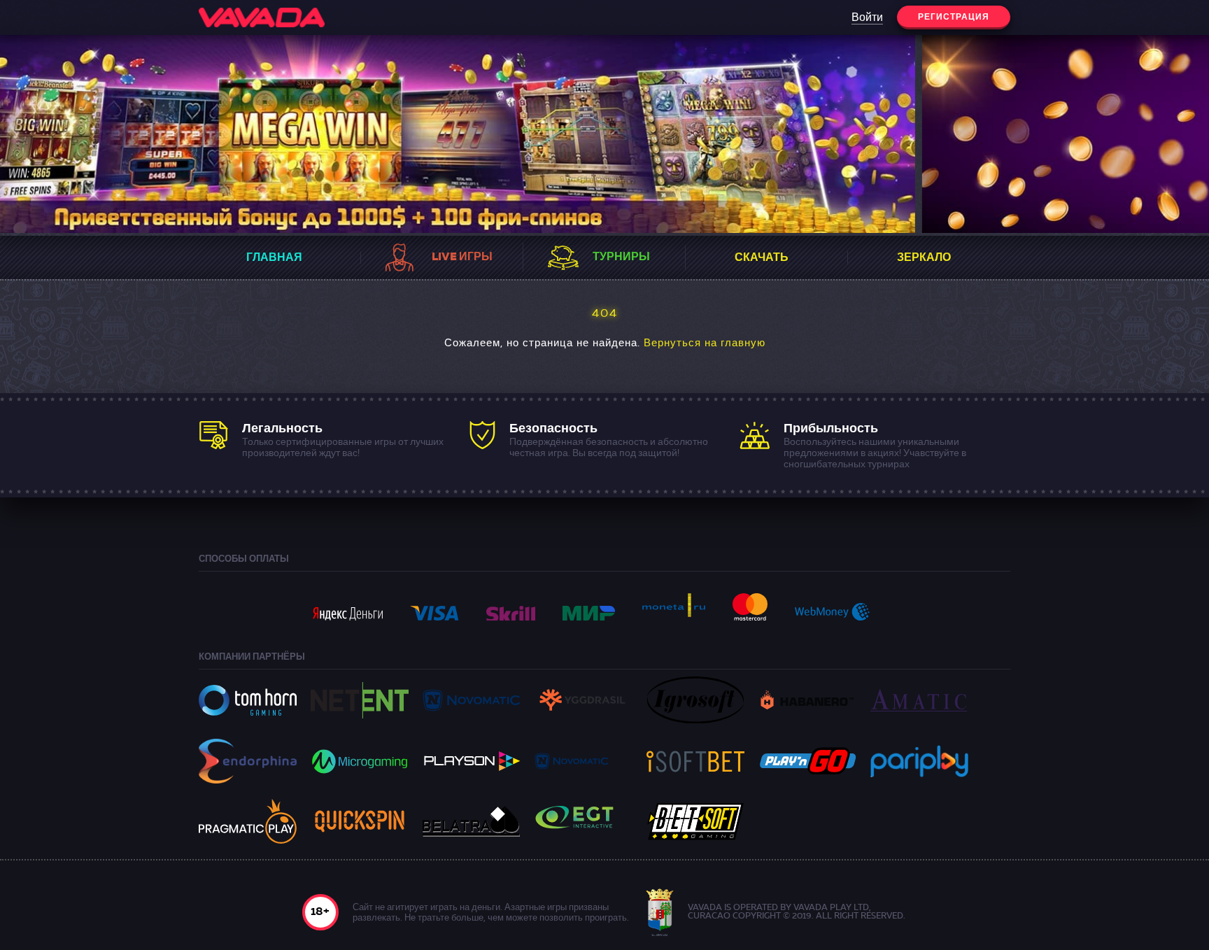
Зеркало (924, 258)
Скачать (762, 258)
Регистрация (953, 17)
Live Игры (462, 257)
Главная (274, 258)
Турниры (621, 257)
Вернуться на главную (704, 344)
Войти (867, 18)
